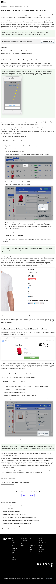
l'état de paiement (21, 258)
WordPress (41, 551)
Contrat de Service (26, 578)
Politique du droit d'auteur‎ (38, 578)
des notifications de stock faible (45, 131)
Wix (39, 554)
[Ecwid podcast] (40, 563)
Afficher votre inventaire (7, 484)
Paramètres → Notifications (45, 458)
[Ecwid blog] (37, 563)
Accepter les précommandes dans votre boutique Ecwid (16, 523)
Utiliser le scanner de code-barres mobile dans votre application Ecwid (20, 520)
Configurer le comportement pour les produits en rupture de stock (19, 517)
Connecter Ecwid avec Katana (10, 528)
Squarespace (41, 549)
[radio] (24, 495)
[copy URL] (42, 60)
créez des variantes (34, 65)
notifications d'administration (31, 465)
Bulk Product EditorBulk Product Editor (32, 248)
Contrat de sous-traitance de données (12, 578)
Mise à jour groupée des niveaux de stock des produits (15, 482)
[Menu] (54, 2)
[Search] (50, 2)
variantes (3, 26)
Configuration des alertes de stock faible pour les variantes (16, 53)
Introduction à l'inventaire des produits (12, 505)
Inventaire (26, 6)
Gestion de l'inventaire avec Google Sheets (13, 526)
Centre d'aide (4, 6)
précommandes (27, 17)
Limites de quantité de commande (11, 511)
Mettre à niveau (47, 41)
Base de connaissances (16, 6)
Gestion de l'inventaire (8, 508)
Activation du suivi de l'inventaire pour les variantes (14, 50)
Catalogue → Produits (38, 145)
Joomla (40, 545)
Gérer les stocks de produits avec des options (14, 514)
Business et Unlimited (26, 41)
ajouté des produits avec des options (16, 63)
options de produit (30, 24)
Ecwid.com (32, 541)
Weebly (40, 547)
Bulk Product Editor (48, 448)
